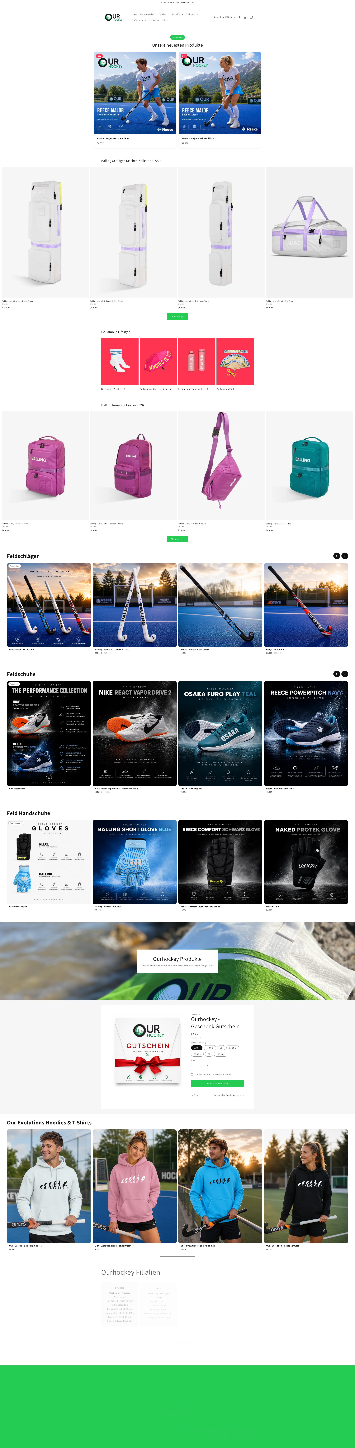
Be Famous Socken (111, 389)
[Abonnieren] (199, 1355)
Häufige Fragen (146, 1383)
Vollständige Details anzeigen (227, 1095)
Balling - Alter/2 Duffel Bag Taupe (280, 301)
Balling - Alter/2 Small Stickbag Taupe (193, 301)
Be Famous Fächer (226, 389)
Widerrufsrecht (137, 1442)
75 (209, 1054)
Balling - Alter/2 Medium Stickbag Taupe (106, 301)
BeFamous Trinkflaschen (191, 389)
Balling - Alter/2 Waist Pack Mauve (192, 524)
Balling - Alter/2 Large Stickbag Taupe (17, 301)
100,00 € (221, 1054)
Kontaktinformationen (178, 1442)
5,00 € (197, 1048)
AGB (166, 1442)
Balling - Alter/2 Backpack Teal (278, 524)
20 (221, 1048)
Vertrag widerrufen (235, 1374)
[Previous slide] (336, 556)
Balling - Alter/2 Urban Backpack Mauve (106, 524)
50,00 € (197, 1054)
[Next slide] (344, 556)
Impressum (106, 1383)
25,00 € (232, 1048)
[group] (49, 607)
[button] (148, 14)
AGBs (103, 1388)
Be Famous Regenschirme (154, 389)
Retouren (105, 1398)
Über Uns (105, 1378)
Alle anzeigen (177, 316)
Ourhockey (111, 1442)
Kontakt (234, 1308)
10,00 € (210, 1048)
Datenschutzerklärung (111, 1393)
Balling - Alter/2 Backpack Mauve (15, 524)
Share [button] (196, 1095)
